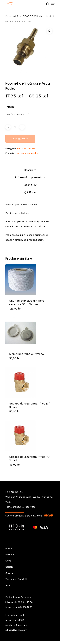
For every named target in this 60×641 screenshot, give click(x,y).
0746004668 (25, 607)
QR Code (30, 192)
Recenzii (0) (30, 184)
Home (8, 548)
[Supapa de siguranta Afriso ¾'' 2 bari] (30, 435)
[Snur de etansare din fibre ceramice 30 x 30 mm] (30, 279)
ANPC (8, 585)
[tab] (30, 170)
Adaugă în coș (20, 138)
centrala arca (23, 153)
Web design (11, 497)
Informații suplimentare (30, 177)
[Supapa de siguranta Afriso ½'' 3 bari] (30, 382)
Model (10, 106)
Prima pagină (11, 16)
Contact (10, 573)
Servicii (9, 554)
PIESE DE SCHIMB (32, 16)
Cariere (9, 567)
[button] (49, 31)
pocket (35, 153)
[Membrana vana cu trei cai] (30, 332)
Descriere (30, 170)
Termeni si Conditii (16, 579)
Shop (8, 560)
